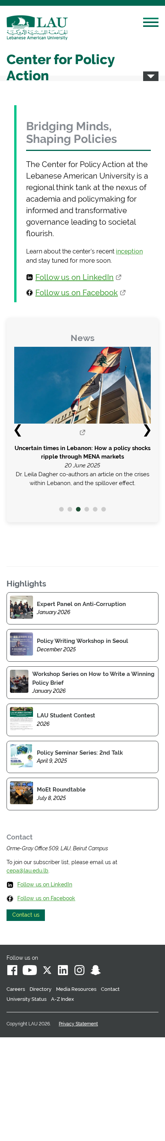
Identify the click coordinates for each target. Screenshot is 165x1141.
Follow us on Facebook (76, 292)
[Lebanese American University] (37, 27)
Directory (40, 989)
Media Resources (76, 989)
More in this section (150, 76)
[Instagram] (79, 971)
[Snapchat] (95, 971)
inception (129, 251)
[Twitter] (47, 971)
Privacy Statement (78, 1024)
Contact (110, 989)
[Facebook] (12, 971)
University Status (26, 999)
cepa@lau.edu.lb (27, 871)
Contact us (26, 915)
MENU (150, 23)
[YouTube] (30, 971)
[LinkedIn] (63, 971)
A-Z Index (62, 999)
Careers (16, 989)
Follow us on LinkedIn (74, 277)
